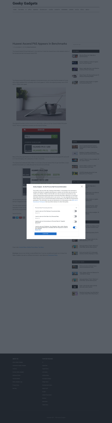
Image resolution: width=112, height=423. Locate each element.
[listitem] (56, 208)
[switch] (75, 211)
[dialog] (56, 211)
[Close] (82, 186)
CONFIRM (45, 233)
